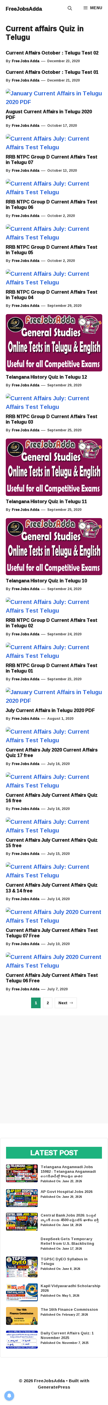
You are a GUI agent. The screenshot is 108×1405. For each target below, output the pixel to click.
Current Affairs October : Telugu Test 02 (52, 52)
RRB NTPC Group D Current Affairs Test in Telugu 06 (51, 204)
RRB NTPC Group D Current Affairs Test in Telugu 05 (51, 250)
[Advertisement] (54, 1069)
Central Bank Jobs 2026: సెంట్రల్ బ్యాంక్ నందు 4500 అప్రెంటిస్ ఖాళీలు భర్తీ (70, 1217)
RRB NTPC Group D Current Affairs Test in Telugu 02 (51, 623)
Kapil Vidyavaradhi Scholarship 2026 (70, 1288)
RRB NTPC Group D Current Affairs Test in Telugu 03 (51, 419)
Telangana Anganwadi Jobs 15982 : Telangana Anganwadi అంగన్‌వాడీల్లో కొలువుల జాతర (68, 1171)
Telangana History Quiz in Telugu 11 (46, 501)
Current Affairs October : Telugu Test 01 (52, 72)
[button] (70, 8)
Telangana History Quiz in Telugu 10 (46, 580)
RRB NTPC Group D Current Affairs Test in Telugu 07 (51, 159)
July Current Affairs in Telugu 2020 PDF (50, 710)
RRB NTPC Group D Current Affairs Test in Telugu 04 (51, 295)
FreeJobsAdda (24, 9)
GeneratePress (54, 1387)
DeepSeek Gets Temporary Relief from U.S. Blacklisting (67, 1241)
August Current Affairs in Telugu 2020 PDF (49, 114)
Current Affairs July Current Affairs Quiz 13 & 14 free (52, 888)
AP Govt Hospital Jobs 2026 (66, 1191)
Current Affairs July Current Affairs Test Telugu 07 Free (52, 933)
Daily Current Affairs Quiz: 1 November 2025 (67, 1335)
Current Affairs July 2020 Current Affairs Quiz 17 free (52, 752)
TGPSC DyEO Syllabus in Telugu (64, 1261)
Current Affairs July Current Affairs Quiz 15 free (52, 843)
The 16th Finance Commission (69, 1309)
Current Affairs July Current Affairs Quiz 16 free (52, 798)
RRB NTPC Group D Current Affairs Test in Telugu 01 (51, 668)
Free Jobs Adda (25, 61)
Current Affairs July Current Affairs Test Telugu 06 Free (52, 978)
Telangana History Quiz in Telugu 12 (46, 377)
